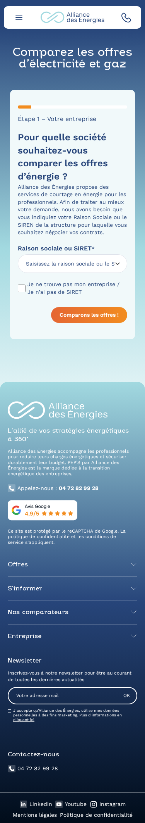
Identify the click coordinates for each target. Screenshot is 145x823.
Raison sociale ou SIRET (56, 248)
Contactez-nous (33, 755)
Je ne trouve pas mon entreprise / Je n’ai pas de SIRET (73, 288)
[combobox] (70, 263)
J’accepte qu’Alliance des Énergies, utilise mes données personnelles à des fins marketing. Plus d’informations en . (67, 715)
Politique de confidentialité (96, 815)
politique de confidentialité (39, 536)
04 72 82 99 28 (37, 768)
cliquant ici (23, 720)
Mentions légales (35, 815)
